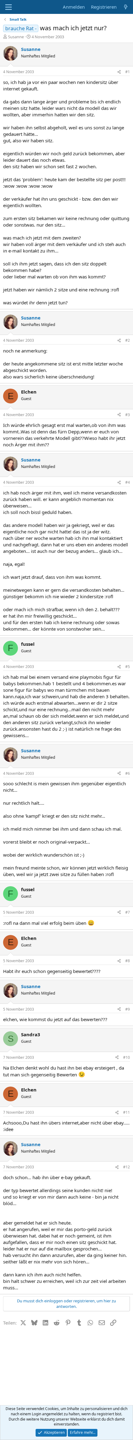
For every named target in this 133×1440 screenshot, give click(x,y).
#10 (126, 1057)
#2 (127, 340)
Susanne (16, 37)
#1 (127, 71)
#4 (127, 482)
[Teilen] (119, 72)
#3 (127, 414)
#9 (127, 1009)
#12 (126, 1167)
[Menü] (8, 7)
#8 (127, 960)
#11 (126, 1112)
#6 (127, 773)
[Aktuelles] (126, 7)
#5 (127, 666)
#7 (127, 912)
